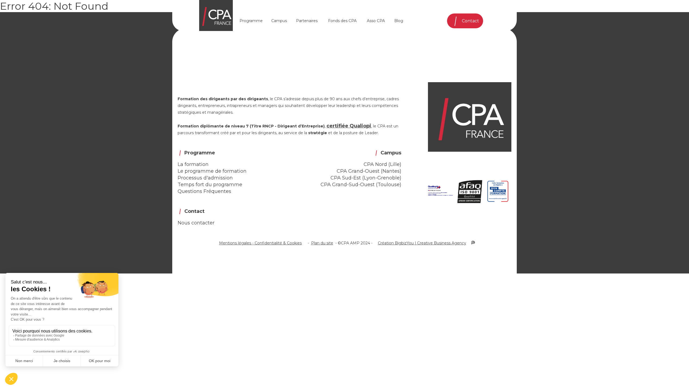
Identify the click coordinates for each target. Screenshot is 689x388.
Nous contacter (196, 223)
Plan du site (322, 243)
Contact (470, 20)
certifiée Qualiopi (348, 126)
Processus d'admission (205, 178)
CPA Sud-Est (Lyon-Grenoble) (366, 178)
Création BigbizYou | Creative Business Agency (422, 243)
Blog (398, 20)
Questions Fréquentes (204, 191)
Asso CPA (376, 20)
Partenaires (307, 20)
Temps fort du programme (210, 185)
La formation (193, 164)
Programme (251, 20)
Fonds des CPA (342, 20)
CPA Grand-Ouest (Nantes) (369, 171)
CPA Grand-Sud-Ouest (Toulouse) (361, 185)
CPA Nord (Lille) (382, 164)
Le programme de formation (212, 171)
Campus (279, 20)
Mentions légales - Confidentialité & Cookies (260, 243)
